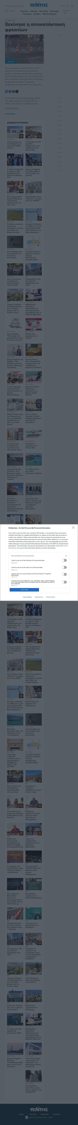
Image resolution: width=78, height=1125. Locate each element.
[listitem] (39, 556)
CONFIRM (24, 589)
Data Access (39, 597)
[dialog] (39, 562)
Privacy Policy (50, 597)
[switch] (64, 560)
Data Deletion (27, 597)
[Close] (74, 528)
